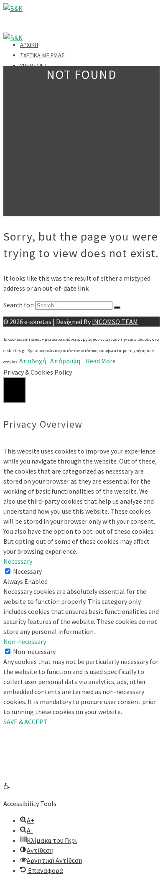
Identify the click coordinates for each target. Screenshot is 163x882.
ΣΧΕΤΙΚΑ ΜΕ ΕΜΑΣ (42, 55)
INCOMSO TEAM (115, 321)
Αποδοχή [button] (32, 361)
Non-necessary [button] (24, 641)
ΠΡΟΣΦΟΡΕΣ (36, 76)
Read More (101, 361)
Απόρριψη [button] (65, 361)
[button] (6, 787)
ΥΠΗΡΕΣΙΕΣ (34, 65)
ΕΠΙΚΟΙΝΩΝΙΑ (36, 86)
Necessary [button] (17, 561)
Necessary (27, 571)
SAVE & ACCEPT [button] (25, 721)
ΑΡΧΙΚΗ (29, 44)
